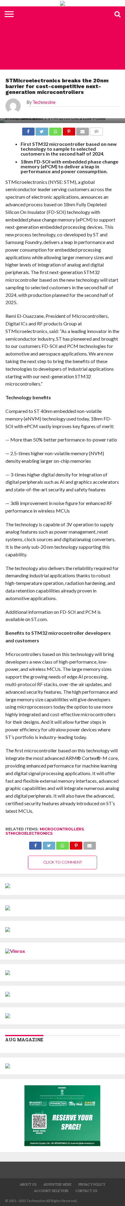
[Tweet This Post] (41, 130)
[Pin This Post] (68, 130)
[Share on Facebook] (28, 130)
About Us (28, 1184)
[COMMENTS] (96, 130)
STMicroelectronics (28, 833)
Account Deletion (51, 1190)
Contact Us (86, 1190)
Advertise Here (57, 1184)
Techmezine (44, 102)
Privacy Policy (92, 1184)
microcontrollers (62, 829)
